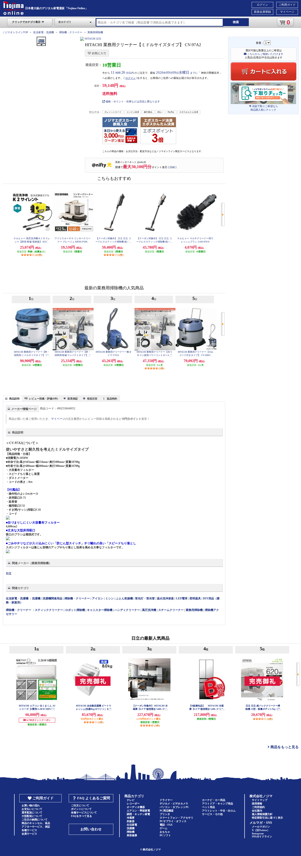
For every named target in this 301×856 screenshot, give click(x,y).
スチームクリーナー (171, 610)
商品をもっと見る (284, 747)
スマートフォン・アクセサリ (176, 817)
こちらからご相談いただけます (264, 53)
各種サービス (29, 830)
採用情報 (257, 803)
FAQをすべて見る (81, 816)
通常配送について (32, 812)
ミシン (109, 598)
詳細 (172, 167)
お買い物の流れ (31, 805)
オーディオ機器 (136, 807)
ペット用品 (208, 807)
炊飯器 (131, 821)
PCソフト (165, 835)
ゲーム (163, 828)
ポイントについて (81, 809)
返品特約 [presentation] (112, 398)
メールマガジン (261, 826)
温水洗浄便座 (165, 598)
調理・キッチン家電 (138, 814)
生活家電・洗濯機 (43, 32)
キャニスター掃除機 (99, 610)
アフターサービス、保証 (36, 826)
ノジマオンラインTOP (15, 32)
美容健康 (132, 835)
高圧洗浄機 (149, 610)
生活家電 (132, 824)
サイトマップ (259, 800)
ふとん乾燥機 (124, 598)
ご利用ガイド (287, 4)
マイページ (287, 11)
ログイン (262, 4)
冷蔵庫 (131, 817)
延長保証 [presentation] (72, 398)
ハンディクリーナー (127, 610)
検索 (236, 22)
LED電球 (181, 598)
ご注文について (80, 805)
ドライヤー (166, 800)
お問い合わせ (91, 829)
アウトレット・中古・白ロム (219, 810)
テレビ (131, 800)
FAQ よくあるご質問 (93, 798)
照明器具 (195, 598)
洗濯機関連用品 (52, 598)
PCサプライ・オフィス (173, 821)
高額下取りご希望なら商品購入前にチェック (264, 108)
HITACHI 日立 (93, 38)
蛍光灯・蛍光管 (145, 598)
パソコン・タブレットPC (174, 807)
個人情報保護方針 (262, 814)
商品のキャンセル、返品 (36, 823)
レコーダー (133, 803)
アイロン (97, 598)
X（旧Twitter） (261, 830)
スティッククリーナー (49, 610)
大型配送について (32, 816)
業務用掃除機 (95, 32)
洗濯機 (36, 598)
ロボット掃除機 (75, 610)
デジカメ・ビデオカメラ (174, 803)
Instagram (258, 833)
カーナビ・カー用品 (213, 800)
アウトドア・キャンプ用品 (217, 803)
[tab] (12, 398)
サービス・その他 (212, 814)
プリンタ (165, 814)
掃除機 (131, 831)
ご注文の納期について (35, 819)
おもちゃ (165, 831)
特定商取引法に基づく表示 (267, 817)
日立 (9, 573)
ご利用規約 (258, 807)
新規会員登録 (262, 11)
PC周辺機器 (167, 810)
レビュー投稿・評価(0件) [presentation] (43, 398)
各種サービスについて (84, 812)
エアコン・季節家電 (138, 810)
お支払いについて (32, 809)
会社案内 (257, 810)
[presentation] (12, 398)
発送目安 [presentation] (92, 398)
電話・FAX (166, 824)
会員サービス (29, 833)
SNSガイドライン (262, 836)
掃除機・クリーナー (70, 32)
